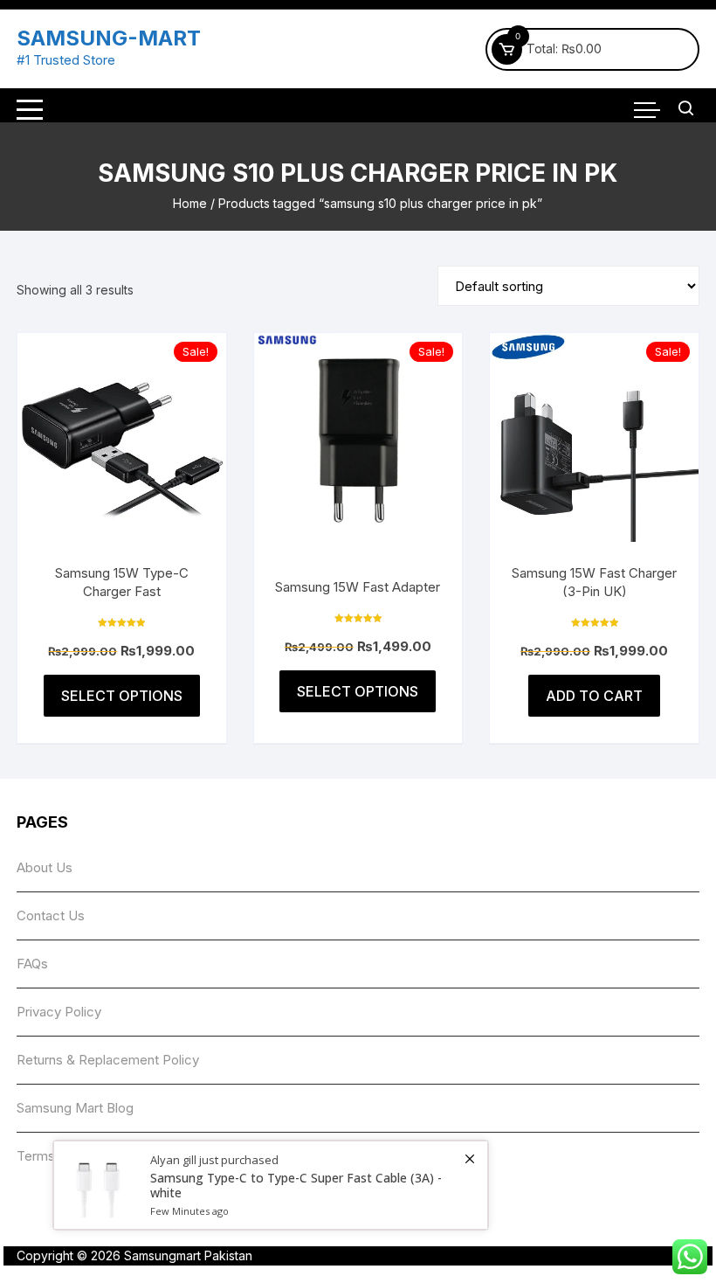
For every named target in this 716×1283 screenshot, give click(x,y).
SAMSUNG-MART (109, 38)
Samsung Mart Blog (75, 1107)
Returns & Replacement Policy (108, 1059)
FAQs (32, 963)
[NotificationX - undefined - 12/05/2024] (270, 1185)
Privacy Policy (59, 1011)
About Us (44, 867)
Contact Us (51, 915)
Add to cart (594, 695)
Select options (121, 695)
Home (190, 203)
